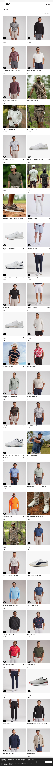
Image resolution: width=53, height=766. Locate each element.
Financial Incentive (30, 396)
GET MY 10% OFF (26, 388)
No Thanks (26, 392)
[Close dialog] (44, 367)
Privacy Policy (36, 396)
